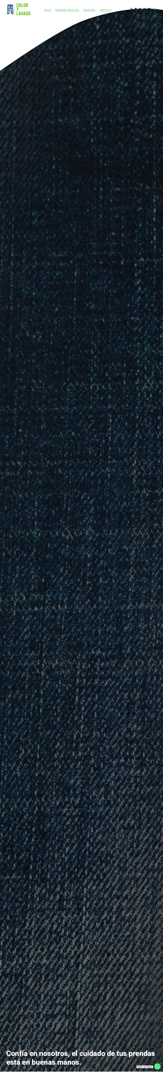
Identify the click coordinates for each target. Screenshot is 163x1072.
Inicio (47, 10)
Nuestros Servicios (67, 10)
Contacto (105, 10)
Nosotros (89, 10)
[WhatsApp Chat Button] (157, 1066)
